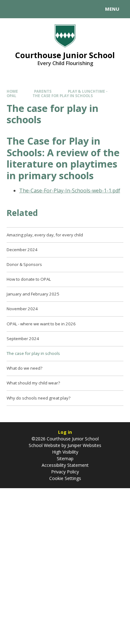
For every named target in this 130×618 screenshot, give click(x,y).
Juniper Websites (83, 445)
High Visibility (65, 452)
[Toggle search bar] (12, 9)
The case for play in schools (62, 95)
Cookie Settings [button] (65, 478)
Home (12, 91)
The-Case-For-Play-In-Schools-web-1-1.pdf (69, 190)
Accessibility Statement (65, 465)
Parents (42, 91)
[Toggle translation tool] (28, 9)
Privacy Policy (65, 472)
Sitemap (65, 458)
